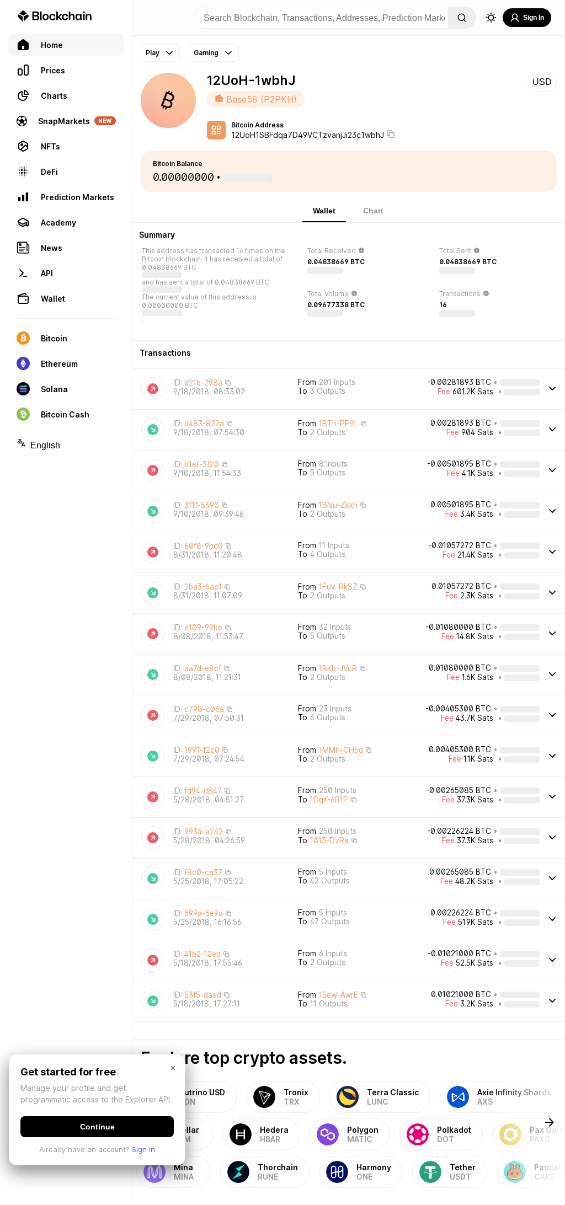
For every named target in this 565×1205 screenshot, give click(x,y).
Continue (97, 1126)
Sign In (533, 18)
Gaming (206, 53)
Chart (373, 210)
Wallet (324, 210)
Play (152, 53)
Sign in (143, 1149)
